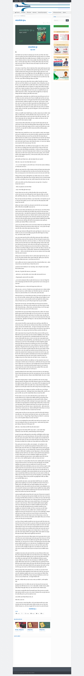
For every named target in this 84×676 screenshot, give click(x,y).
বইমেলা (64, 12)
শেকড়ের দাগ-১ (30, 629)
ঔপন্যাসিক (23, 12)
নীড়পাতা (17, 12)
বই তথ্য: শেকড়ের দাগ (19, 629)
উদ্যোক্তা (16, 1)
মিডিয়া (20, 1)
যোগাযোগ (24, 1)
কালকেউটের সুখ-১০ (32, 609)
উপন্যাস (49, 12)
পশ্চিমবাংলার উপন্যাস (57, 12)
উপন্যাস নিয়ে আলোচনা (42, 12)
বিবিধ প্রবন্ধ (29, 12)
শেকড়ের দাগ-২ (42, 629)
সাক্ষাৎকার (34, 12)
